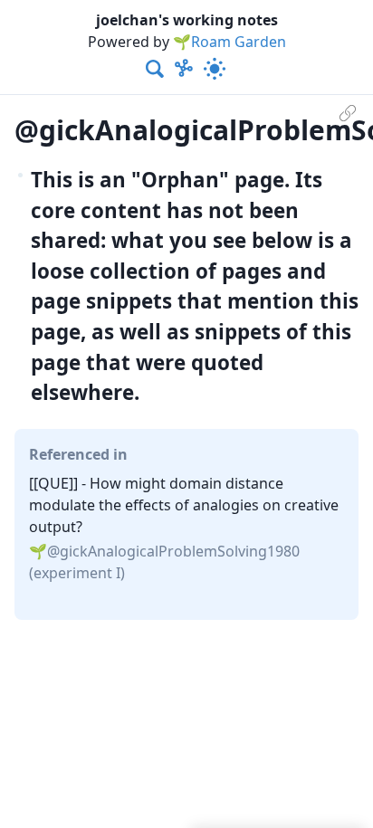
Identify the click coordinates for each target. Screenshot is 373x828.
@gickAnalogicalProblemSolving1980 (173, 551)
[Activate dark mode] (215, 69)
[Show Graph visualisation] (183, 68)
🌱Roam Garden (229, 42)
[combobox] (155, 68)
